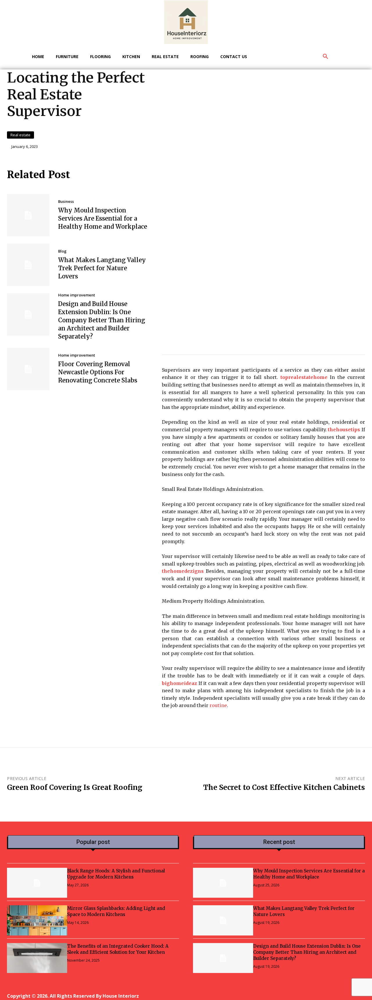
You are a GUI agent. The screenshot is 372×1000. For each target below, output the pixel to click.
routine (218, 705)
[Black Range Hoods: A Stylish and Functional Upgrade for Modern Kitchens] (37, 883)
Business (66, 201)
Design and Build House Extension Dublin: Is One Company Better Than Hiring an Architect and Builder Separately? (101, 320)
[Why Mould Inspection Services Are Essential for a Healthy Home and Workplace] (28, 215)
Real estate (20, 134)
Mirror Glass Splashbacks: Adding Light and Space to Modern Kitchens (116, 911)
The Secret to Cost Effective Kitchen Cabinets (284, 787)
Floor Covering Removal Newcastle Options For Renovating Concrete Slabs (97, 372)
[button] (325, 57)
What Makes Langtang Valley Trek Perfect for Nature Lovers (102, 268)
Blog (62, 251)
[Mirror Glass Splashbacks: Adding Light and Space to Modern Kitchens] (37, 920)
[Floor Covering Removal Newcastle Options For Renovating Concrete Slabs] (28, 369)
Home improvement (76, 295)
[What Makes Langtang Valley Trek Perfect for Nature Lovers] (28, 265)
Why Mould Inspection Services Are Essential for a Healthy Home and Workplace (102, 218)
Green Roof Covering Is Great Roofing (74, 787)
